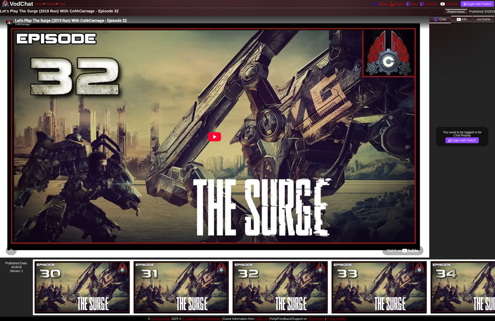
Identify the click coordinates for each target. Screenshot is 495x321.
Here (62, 3)
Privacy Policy (336, 318)
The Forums (316, 318)
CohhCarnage (161, 318)
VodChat (21, 4)
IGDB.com (262, 318)
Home (39, 3)
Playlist (51, 3)
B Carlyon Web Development (202, 318)
